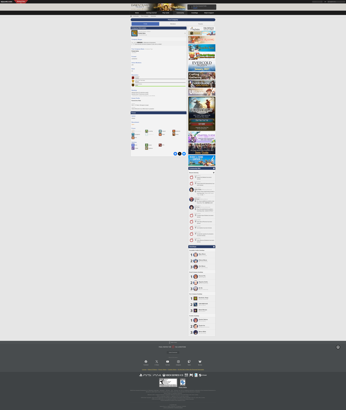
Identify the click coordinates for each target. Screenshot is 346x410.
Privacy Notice (162, 369)
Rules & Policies (152, 369)
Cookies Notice (172, 369)
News (157, 365)
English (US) (332, 1)
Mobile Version (174, 342)
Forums (200, 24)
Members (173, 24)
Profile (145, 24)
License (144, 369)
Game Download (173, 352)
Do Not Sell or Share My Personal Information (191, 369)
